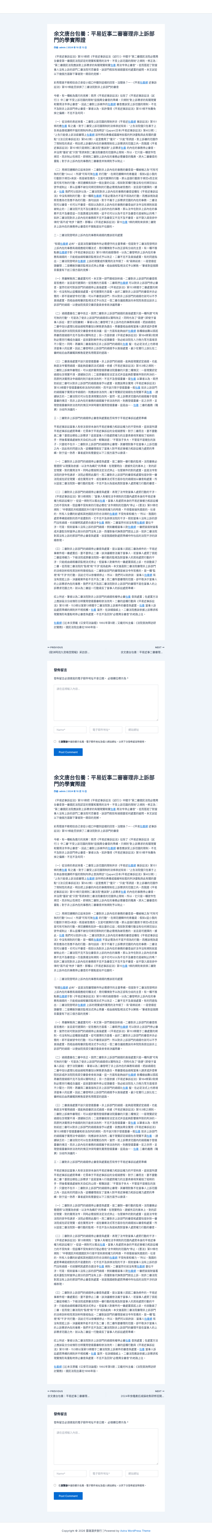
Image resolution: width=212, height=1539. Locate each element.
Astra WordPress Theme (135, 1530)
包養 (113, 65)
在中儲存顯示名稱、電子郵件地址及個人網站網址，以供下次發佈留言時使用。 (102, 741)
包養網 (144, 82)
